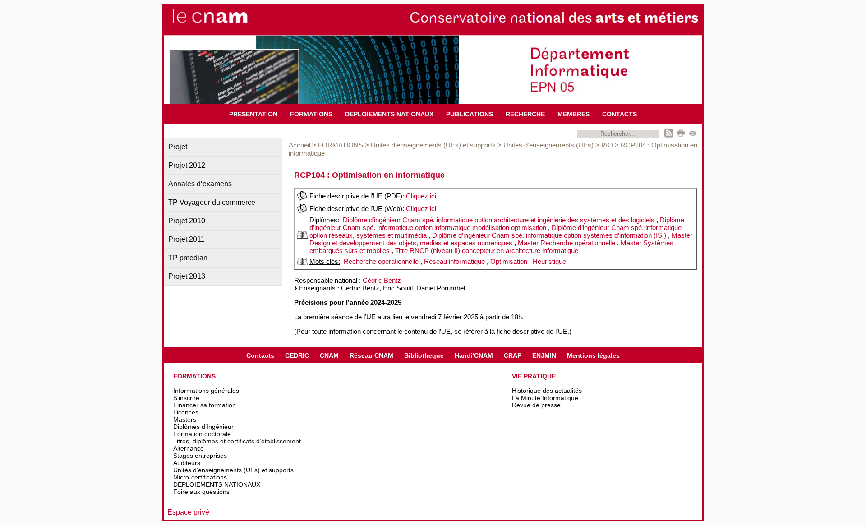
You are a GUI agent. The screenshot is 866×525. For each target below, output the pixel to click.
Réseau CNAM (371, 355)
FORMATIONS (311, 114)
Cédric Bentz (382, 280)
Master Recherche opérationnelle (566, 243)
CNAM (329, 355)
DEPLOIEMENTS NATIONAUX (389, 114)
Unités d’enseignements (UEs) (548, 145)
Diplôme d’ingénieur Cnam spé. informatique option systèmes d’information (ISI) (549, 235)
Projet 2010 (186, 221)
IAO (607, 145)
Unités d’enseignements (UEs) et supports (433, 145)
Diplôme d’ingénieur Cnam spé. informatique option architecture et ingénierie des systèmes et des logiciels (498, 220)
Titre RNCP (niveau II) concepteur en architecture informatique (486, 250)
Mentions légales (593, 355)
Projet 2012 (186, 165)
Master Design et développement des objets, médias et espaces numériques (500, 239)
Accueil (299, 145)
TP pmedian (187, 258)
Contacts (260, 355)
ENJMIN (544, 355)
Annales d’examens (200, 184)
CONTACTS (619, 114)
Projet (177, 147)
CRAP (512, 355)
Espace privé (188, 512)
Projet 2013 (186, 276)
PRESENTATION (253, 114)
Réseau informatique (454, 261)
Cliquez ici (421, 196)
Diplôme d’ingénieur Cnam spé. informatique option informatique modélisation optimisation (496, 223)
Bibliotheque (424, 355)
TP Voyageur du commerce (211, 202)
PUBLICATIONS (469, 114)
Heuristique (549, 261)
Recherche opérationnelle (381, 261)
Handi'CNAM (474, 355)
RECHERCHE (525, 114)
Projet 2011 (186, 239)
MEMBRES (573, 114)
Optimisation (508, 261)
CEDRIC (297, 355)
